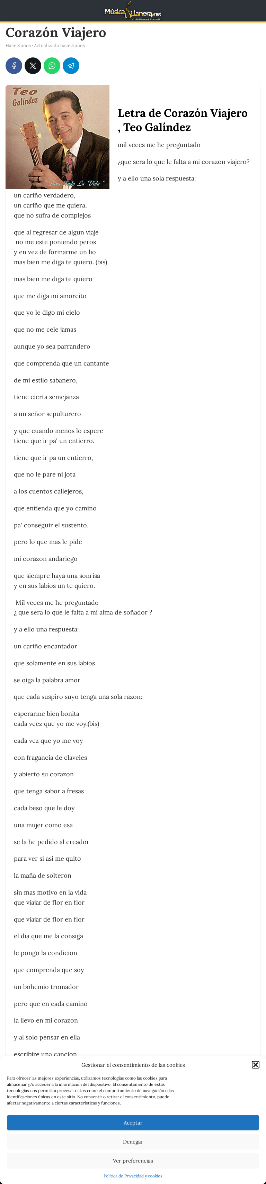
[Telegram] (71, 65)
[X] (33, 65)
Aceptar (133, 1122)
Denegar (133, 1141)
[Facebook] (14, 65)
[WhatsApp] (52, 65)
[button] (255, 1064)
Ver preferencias (133, 1160)
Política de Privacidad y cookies (133, 1175)
